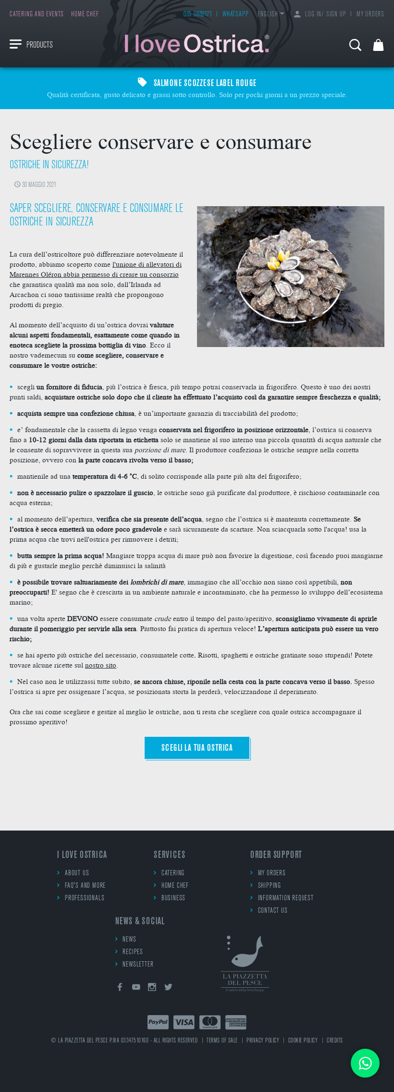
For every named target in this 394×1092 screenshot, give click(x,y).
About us (77, 873)
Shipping (269, 886)
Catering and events (37, 14)
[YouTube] (136, 989)
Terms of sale (222, 1041)
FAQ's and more (85, 886)
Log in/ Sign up (325, 14)
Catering (173, 873)
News (129, 939)
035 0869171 (198, 14)
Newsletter (138, 964)
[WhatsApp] (365, 1063)
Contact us (273, 911)
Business (173, 898)
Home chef (84, 14)
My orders (370, 14)
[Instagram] (152, 989)
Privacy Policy (262, 1041)
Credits (335, 1041)
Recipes (133, 952)
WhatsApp (235, 14)
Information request (286, 898)
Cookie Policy (303, 1041)
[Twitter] (168, 989)
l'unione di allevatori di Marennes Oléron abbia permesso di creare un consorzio (96, 269)
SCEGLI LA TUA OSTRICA (197, 748)
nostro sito (100, 664)
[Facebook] (120, 989)
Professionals (84, 898)
